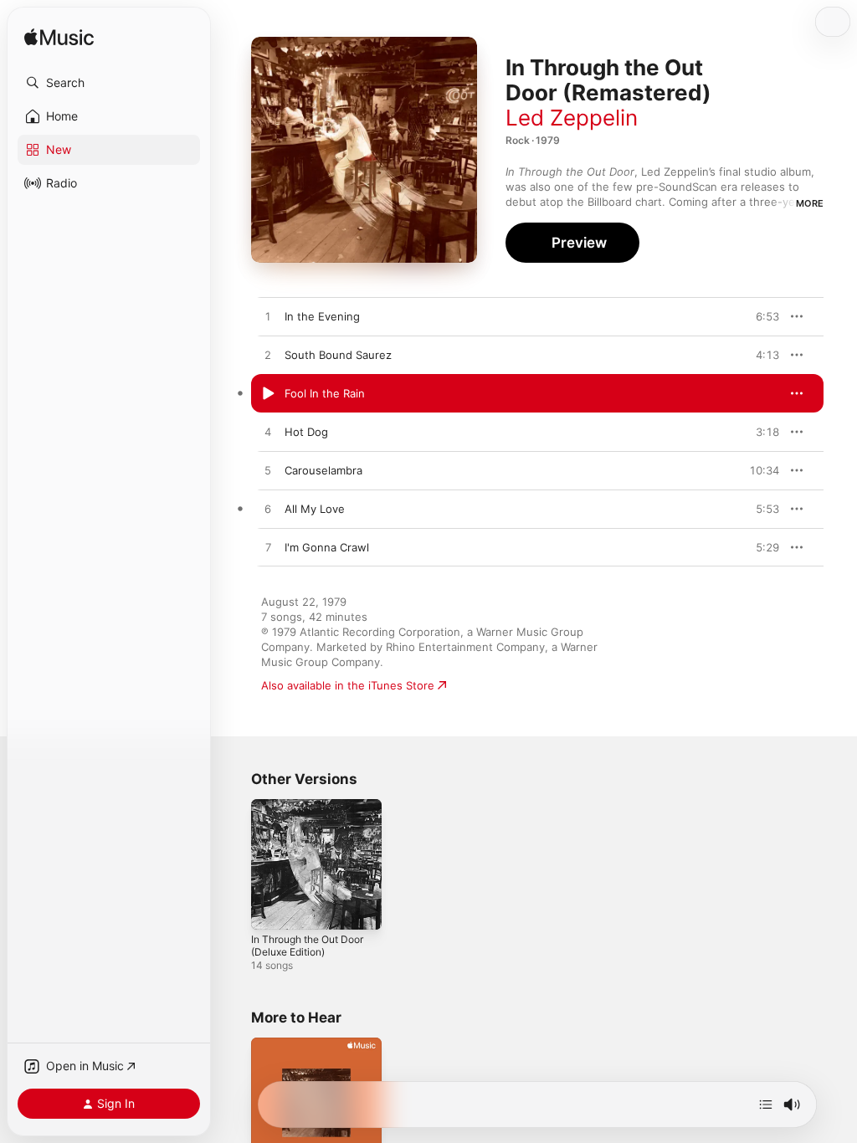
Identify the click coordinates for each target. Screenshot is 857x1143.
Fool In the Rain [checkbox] (325, 393)
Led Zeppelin (571, 118)
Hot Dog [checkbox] (306, 431)
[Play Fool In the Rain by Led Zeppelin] (268, 394)
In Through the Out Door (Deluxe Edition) (307, 945)
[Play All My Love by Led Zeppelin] (268, 509)
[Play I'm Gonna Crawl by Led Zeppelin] (268, 548)
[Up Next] (766, 1104)
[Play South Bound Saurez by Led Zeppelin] (268, 355)
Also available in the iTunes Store (347, 685)
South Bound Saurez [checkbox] (338, 354)
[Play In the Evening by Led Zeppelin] (268, 317)
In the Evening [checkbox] (322, 316)
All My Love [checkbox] (315, 508)
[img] (59, 38)
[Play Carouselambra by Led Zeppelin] (268, 471)
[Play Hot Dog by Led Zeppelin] (268, 432)
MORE (810, 203)
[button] (108, 83)
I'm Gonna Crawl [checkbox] (327, 547)
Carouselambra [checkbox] (323, 470)
